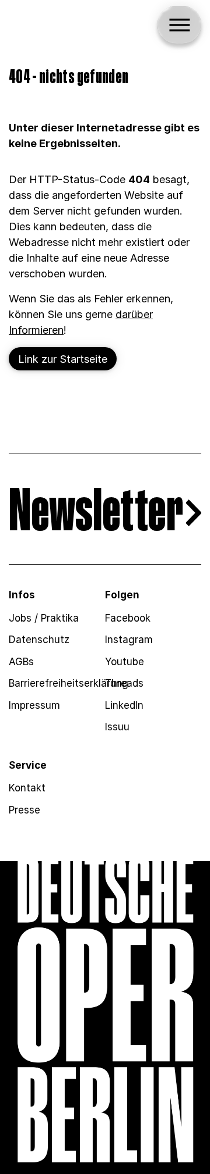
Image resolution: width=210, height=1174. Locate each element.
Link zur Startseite (62, 359)
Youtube (124, 662)
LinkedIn (124, 705)
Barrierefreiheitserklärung (68, 683)
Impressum (34, 705)
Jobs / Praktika (44, 618)
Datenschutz (39, 639)
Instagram (129, 639)
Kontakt (27, 788)
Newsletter (96, 513)
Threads (124, 683)
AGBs (21, 662)
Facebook (127, 618)
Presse (24, 810)
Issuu (117, 727)
